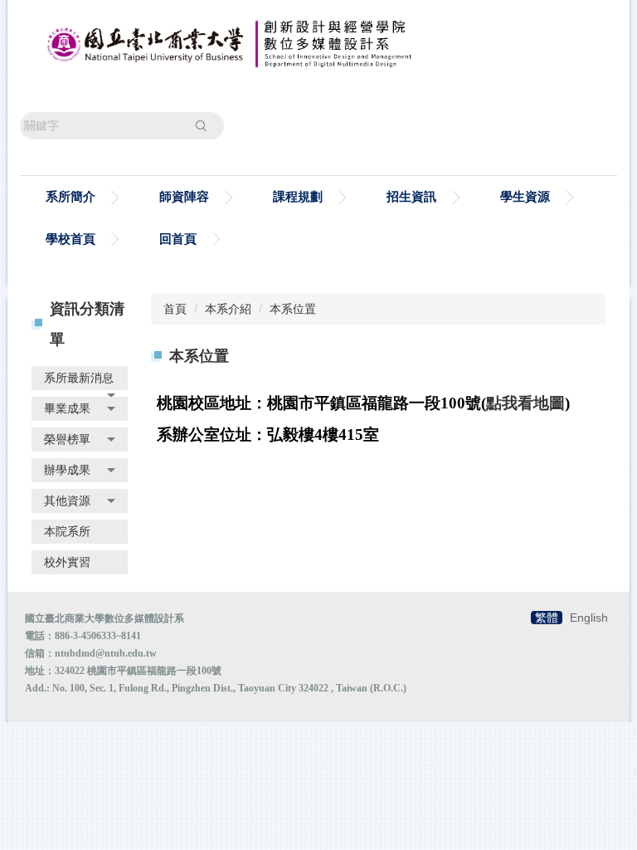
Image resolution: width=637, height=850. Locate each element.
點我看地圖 (525, 403)
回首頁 (178, 239)
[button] (80, 378)
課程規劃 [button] (298, 196)
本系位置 (293, 308)
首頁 (175, 308)
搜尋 (200, 125)
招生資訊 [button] (411, 196)
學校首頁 (70, 239)
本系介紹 (228, 308)
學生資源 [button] (525, 196)
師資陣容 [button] (184, 196)
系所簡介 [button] (70, 196)
